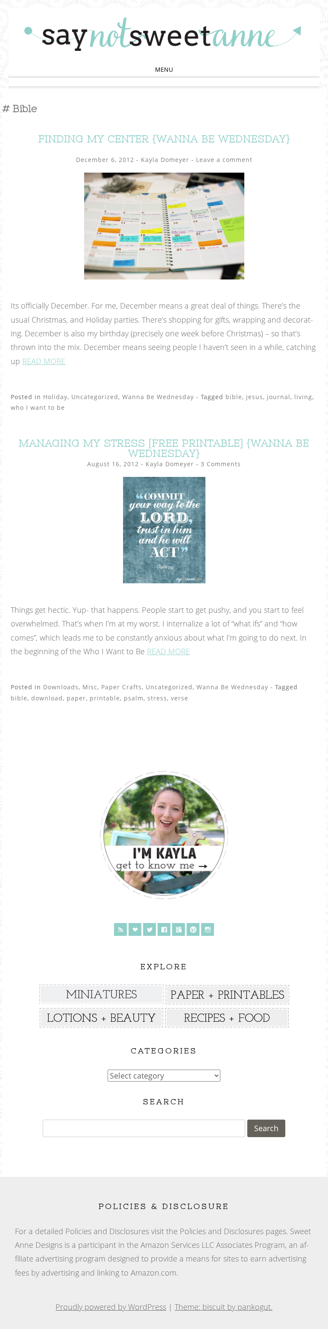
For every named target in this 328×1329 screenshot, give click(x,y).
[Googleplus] (178, 929)
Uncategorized (94, 397)
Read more (43, 361)
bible (234, 397)
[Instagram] (207, 929)
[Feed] (120, 929)
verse (179, 698)
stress (157, 698)
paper (76, 698)
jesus (254, 397)
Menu (164, 69)
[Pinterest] (193, 929)
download (47, 698)
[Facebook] (164, 929)
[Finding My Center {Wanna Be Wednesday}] (164, 276)
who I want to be (38, 407)
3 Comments (221, 464)
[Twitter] (149, 929)
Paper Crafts (121, 687)
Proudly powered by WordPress (111, 1307)
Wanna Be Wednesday (158, 397)
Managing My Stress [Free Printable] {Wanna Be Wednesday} (164, 448)
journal (278, 397)
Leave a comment (224, 160)
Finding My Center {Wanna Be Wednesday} (164, 138)
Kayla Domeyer (165, 160)
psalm (134, 698)
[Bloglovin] (135, 929)
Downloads (61, 687)
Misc (89, 687)
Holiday (55, 397)
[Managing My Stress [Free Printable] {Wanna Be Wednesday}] (164, 580)
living (303, 397)
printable (105, 698)
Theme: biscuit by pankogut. (223, 1307)
